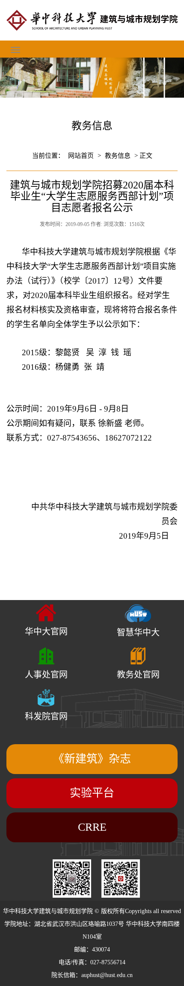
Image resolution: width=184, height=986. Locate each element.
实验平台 (92, 793)
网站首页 (81, 155)
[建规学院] (92, 20)
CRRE (92, 827)
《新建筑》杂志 (92, 759)
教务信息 (118, 155)
